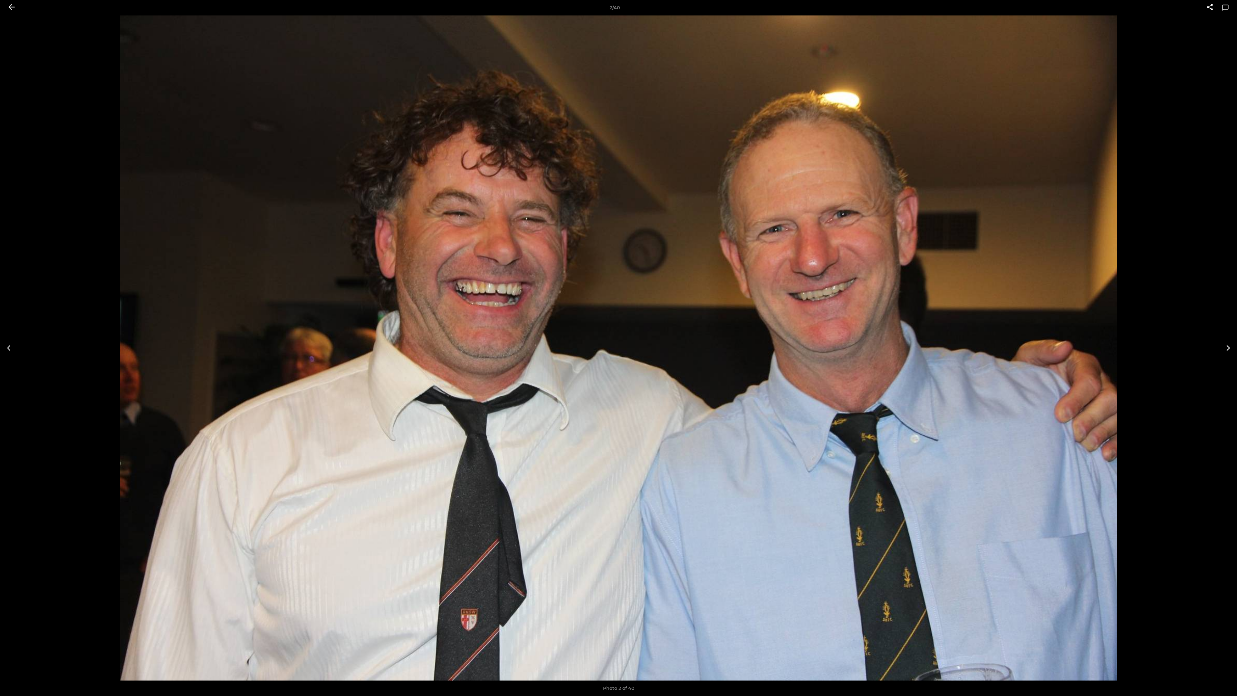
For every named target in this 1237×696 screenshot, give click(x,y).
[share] (1210, 7)
